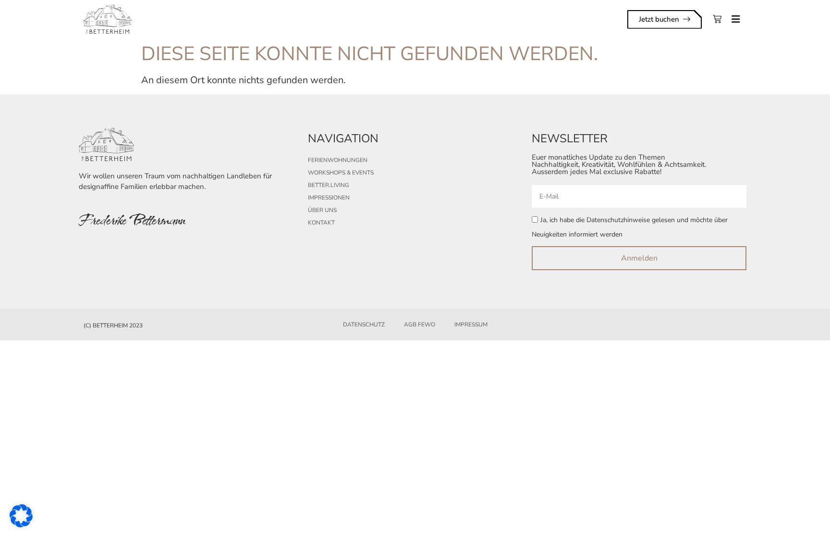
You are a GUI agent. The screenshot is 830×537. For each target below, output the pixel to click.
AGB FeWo (419, 324)
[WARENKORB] (717, 19)
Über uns (322, 210)
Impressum (471, 324)
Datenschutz (364, 324)
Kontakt (321, 222)
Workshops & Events (341, 172)
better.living (328, 185)
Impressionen (329, 197)
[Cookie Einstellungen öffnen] (21, 524)
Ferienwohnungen (337, 160)
